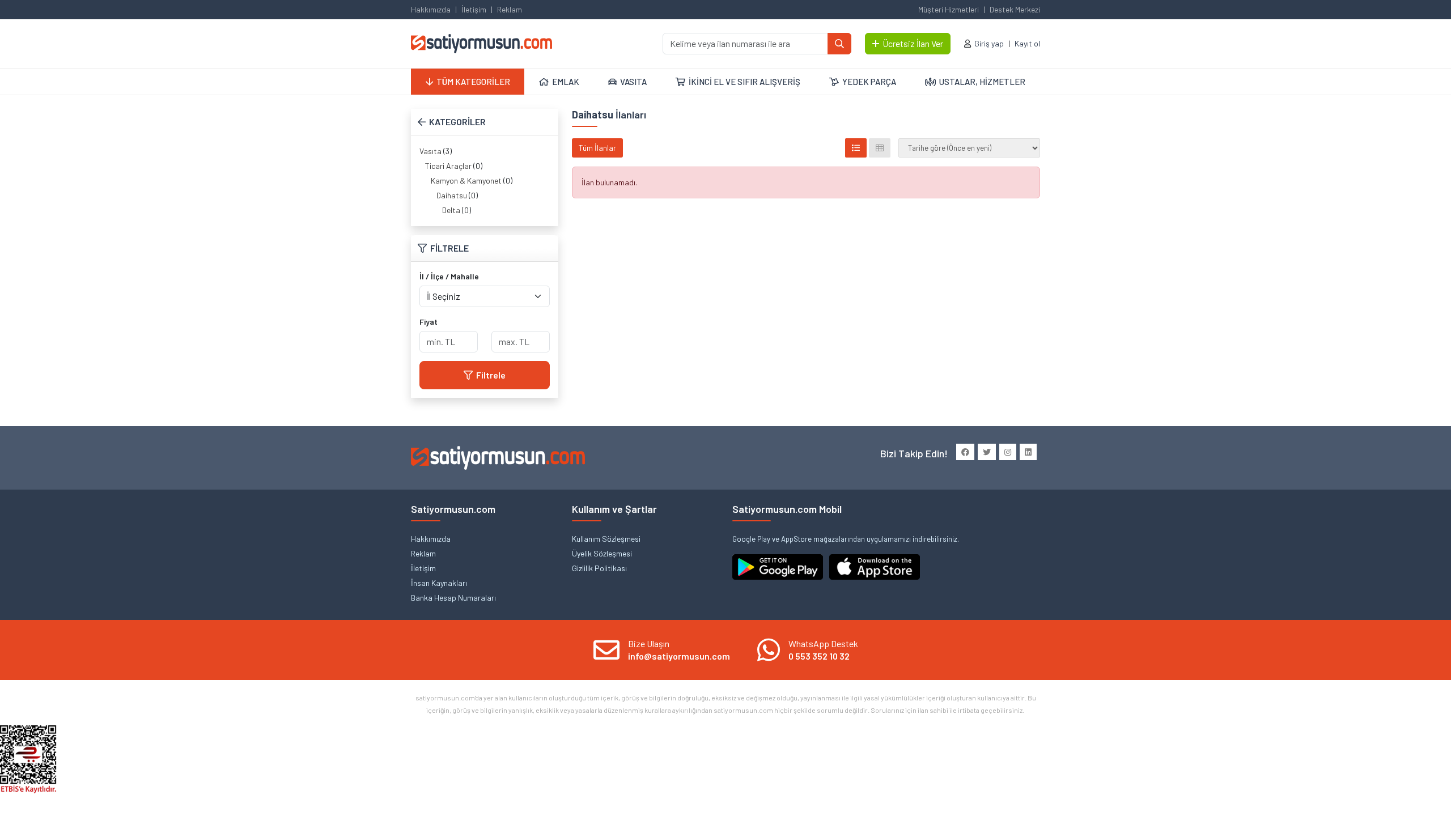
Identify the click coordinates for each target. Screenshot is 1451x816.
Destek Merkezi (1015, 9)
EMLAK (565, 81)
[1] (839, 43)
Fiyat (428, 321)
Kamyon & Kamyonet (466, 180)
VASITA (633, 81)
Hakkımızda (431, 9)
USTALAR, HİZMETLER (982, 81)
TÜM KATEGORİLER (473, 81)
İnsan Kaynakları (439, 583)
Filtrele (491, 374)
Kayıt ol (1027, 43)
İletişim (473, 9)
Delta (451, 210)
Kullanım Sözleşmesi (606, 538)
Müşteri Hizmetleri (948, 9)
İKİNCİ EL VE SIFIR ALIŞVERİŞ (744, 81)
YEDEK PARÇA (869, 81)
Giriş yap (989, 43)
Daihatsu (451, 195)
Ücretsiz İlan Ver (913, 43)
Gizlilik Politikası (599, 568)
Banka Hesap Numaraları (453, 597)
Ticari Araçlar (448, 166)
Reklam (509, 9)
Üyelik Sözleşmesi (602, 553)
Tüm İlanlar (597, 147)
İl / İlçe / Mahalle (449, 276)
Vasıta (430, 151)
